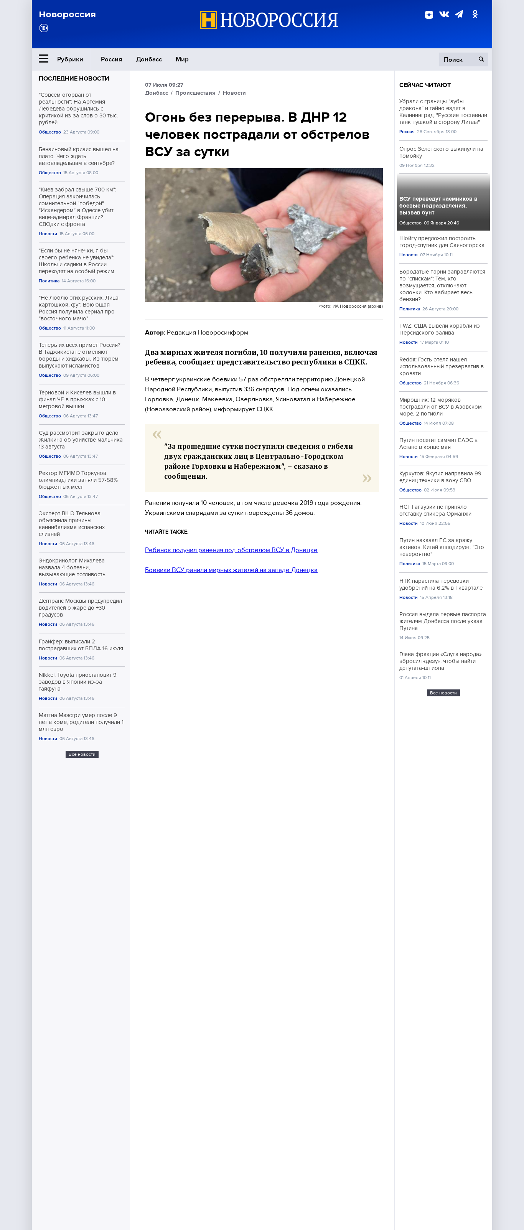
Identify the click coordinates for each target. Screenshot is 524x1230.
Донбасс (149, 59)
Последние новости (74, 78)
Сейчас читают (425, 85)
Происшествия (195, 93)
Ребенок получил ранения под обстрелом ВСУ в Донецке (231, 550)
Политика (49, 281)
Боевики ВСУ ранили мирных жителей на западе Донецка (231, 570)
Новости (48, 233)
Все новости (82, 754)
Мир (182, 59)
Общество (50, 132)
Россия (111, 59)
